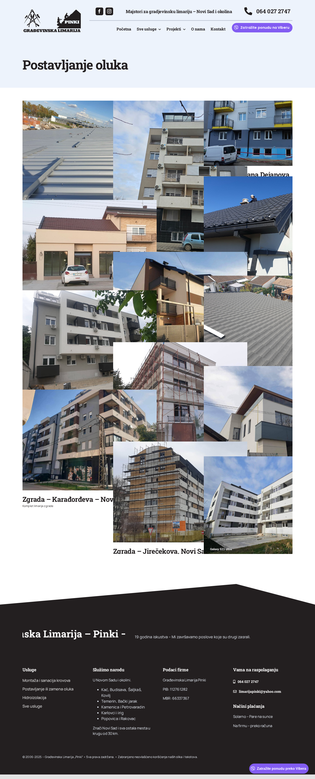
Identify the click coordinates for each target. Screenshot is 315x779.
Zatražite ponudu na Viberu (264, 27)
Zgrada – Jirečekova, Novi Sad (161, 551)
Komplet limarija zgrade (37, 506)
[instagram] (109, 11)
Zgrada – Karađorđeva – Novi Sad (75, 499)
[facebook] (99, 11)
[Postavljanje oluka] (89, 151)
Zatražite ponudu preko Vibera (281, 768)
